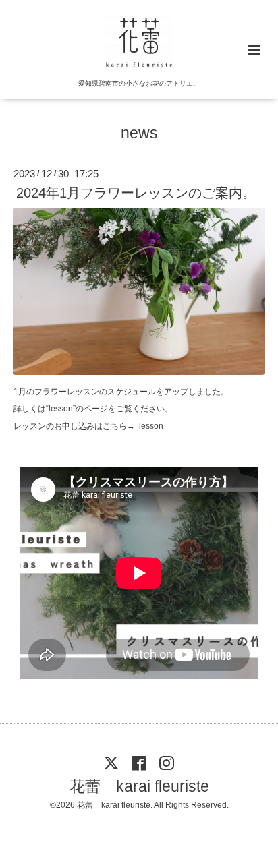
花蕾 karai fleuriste (139, 786)
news (139, 133)
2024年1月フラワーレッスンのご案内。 (136, 192)
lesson (151, 426)
